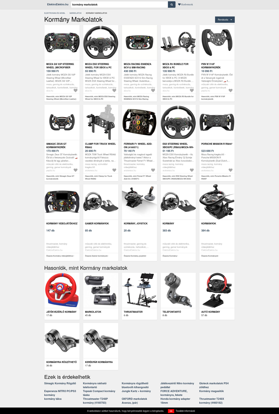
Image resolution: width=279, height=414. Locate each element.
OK (171, 411)
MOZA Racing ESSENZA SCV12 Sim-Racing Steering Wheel (137, 67)
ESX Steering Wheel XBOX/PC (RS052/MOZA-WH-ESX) (178, 147)
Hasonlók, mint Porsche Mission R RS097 (216, 177)
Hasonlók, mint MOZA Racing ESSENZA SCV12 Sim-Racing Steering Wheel (136, 99)
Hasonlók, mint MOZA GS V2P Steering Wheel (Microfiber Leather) (61, 97)
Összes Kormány (170, 256)
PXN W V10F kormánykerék (211, 65)
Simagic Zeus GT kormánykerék (56, 145)
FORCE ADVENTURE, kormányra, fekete (173, 393)
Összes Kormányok (209, 256)
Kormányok (208, 223)
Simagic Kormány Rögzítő (60, 383)
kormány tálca (53, 399)
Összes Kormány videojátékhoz (59, 256)
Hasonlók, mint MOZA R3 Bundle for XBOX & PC (178, 97)
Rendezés (223, 19)
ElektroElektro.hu (57, 4)
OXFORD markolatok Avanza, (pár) (134, 400)
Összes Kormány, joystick (135, 256)
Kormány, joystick (136, 223)
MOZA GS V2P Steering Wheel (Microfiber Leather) (60, 67)
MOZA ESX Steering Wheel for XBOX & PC (98, 65)
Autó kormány (210, 311)
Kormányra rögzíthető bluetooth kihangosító (135, 385)
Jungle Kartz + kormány (136, 391)
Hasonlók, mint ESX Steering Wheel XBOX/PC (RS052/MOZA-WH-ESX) (178, 177)
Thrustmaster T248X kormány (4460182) (211, 400)
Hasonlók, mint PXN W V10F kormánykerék (213, 97)
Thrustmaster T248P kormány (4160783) (95, 400)
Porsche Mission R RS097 (216, 143)
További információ (185, 410)
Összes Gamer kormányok (96, 256)
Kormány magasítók (211, 391)
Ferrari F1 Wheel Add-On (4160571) (138, 145)
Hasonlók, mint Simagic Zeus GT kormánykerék (60, 177)
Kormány (168, 223)
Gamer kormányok (97, 223)
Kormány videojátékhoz (62, 223)
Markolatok (76, 13)
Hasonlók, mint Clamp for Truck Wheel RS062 (98, 177)
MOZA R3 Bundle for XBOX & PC (175, 65)
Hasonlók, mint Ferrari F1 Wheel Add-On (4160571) (137, 177)
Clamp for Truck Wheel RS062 (100, 145)
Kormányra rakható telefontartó (95, 385)
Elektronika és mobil (54, 13)
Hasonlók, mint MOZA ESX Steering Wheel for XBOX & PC (100, 97)
